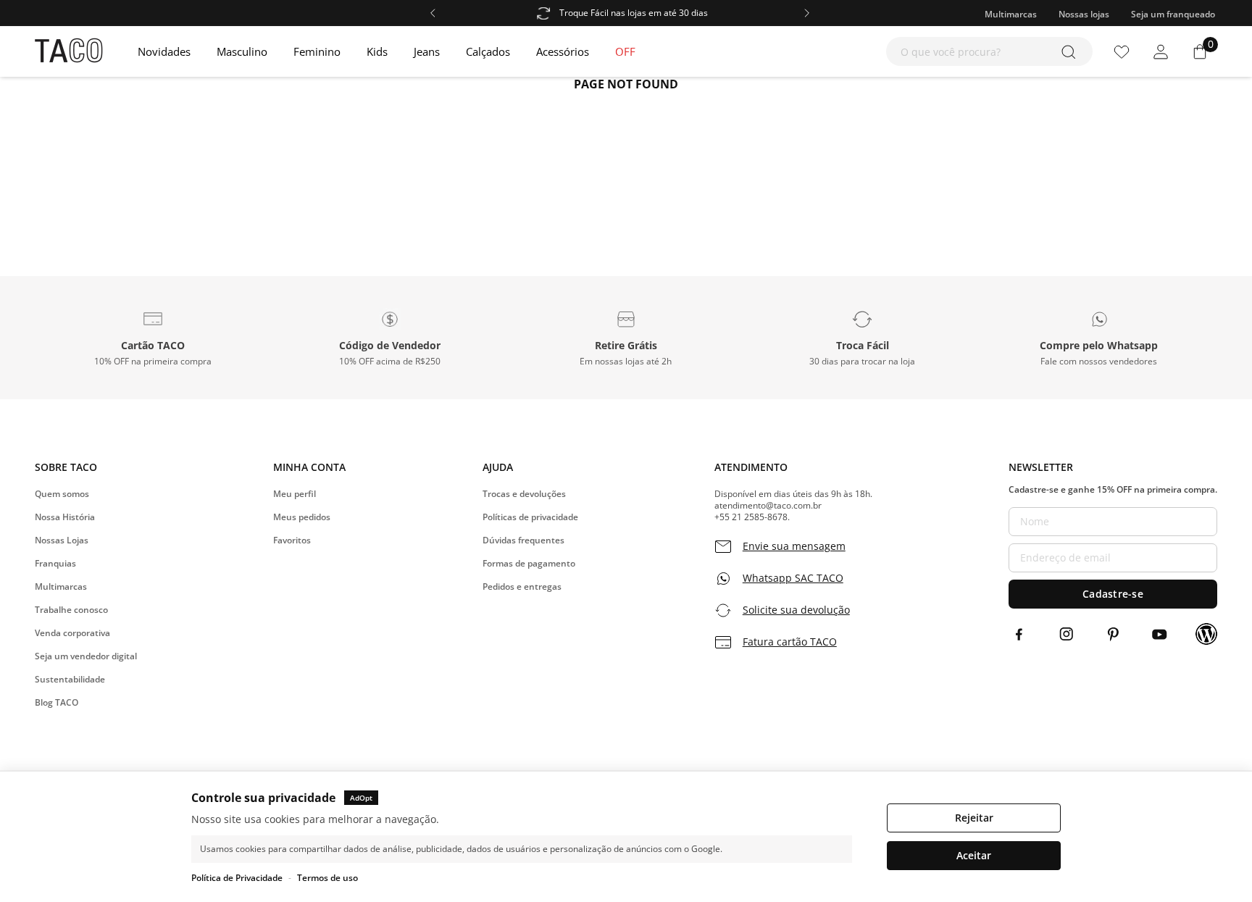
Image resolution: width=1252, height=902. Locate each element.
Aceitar (973, 855)
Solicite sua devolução (796, 610)
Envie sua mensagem (794, 546)
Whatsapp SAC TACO (793, 578)
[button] (153, 337)
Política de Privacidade (237, 878)
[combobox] (989, 51)
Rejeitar (974, 817)
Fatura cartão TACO (790, 641)
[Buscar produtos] (1071, 51)
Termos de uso (327, 878)
